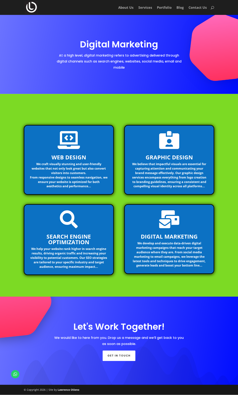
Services (145, 8)
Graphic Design (169, 157)
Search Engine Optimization (68, 239)
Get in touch (119, 355)
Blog (180, 8)
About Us (126, 8)
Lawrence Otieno (68, 389)
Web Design (69, 157)
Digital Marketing (169, 236)
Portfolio (164, 8)
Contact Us (198, 8)
